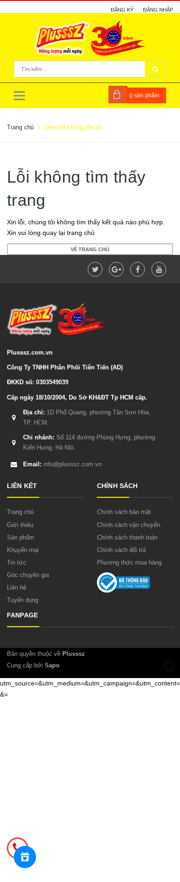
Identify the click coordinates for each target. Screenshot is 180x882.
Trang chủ (20, 511)
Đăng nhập (158, 10)
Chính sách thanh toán (127, 537)
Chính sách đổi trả (121, 549)
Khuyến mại (23, 549)
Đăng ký (122, 10)
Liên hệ (16, 587)
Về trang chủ (90, 249)
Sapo (52, 665)
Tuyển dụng (22, 599)
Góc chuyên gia (28, 574)
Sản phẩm (20, 537)
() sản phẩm (144, 95)
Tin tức (16, 562)
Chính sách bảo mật (124, 511)
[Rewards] (25, 857)
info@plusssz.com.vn (62, 464)
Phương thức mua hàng (129, 562)
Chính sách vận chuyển (128, 524)
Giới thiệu (20, 524)
